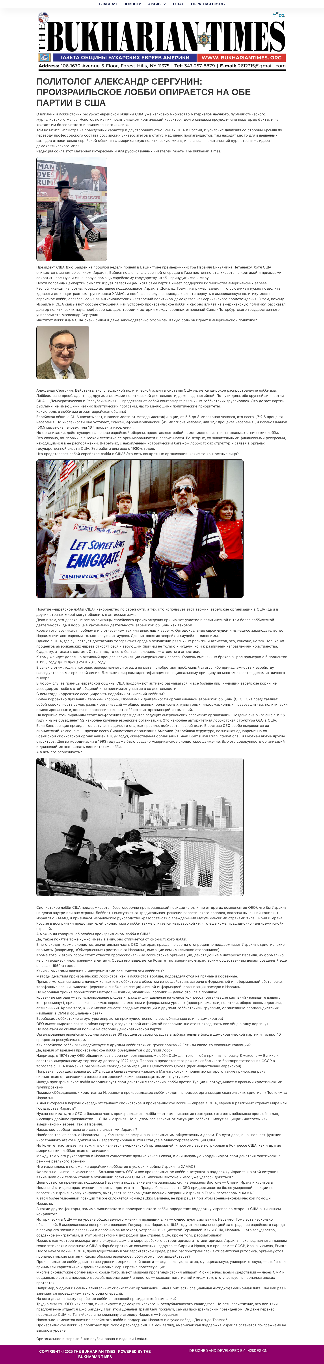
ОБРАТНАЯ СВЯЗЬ (208, 4)
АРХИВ (154, 4)
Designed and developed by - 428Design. (228, 1351)
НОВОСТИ (132, 4)
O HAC (178, 4)
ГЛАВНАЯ (108, 4)
